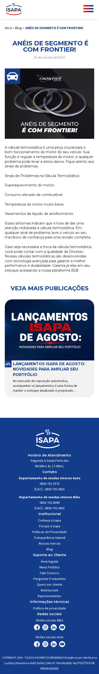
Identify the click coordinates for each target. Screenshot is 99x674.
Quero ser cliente (49, 584)
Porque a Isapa (49, 526)
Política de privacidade (49, 608)
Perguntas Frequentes (49, 579)
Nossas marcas (50, 543)
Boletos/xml (49, 590)
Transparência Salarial (49, 537)
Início (8, 28)
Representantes (49, 596)
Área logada (49, 561)
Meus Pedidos (49, 567)
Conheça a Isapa (49, 520)
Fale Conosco (49, 573)
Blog (18, 28)
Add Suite (37, 663)
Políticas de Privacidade (49, 532)
